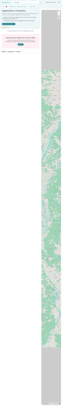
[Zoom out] (59, 14)
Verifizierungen (23, 6)
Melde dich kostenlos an (9, 24)
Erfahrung (13, 6)
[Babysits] (6, 2)
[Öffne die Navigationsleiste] (59, 2)
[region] (51, 207)
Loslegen (20, 44)
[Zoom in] (59, 12)
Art (5, 6)
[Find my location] (59, 18)
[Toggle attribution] (59, 403)
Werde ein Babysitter (51, 2)
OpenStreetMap (56, 403)
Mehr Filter (33, 6)
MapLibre (50, 403)
